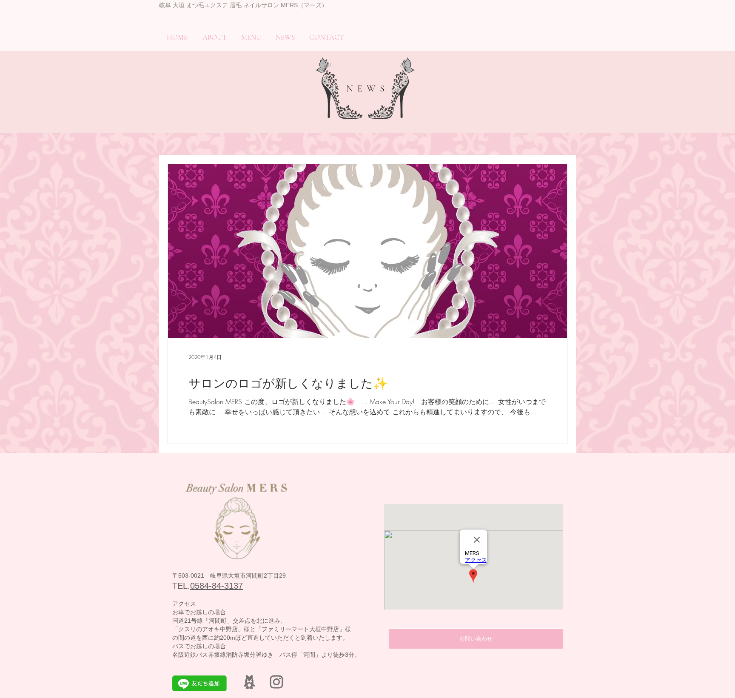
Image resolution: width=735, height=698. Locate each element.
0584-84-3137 (216, 585)
